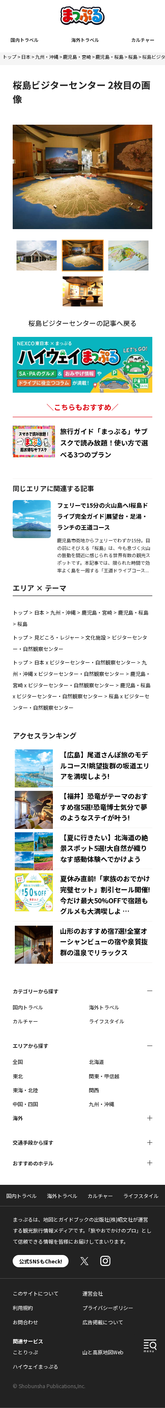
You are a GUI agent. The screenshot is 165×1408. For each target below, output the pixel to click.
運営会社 (92, 1293)
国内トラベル (24, 39)
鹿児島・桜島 (110, 56)
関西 (94, 1090)
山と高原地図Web (103, 1352)
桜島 (133, 56)
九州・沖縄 (46, 56)
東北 (18, 1076)
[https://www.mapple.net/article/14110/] (32, 505)
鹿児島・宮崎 (77, 56)
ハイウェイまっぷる (35, 1366)
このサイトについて (35, 1293)
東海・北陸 (25, 1090)
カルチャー (142, 39)
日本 (25, 56)
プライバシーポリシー (107, 1307)
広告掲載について (102, 1322)
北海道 (96, 1061)
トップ (9, 56)
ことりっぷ (25, 1352)
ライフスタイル (106, 1021)
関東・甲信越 (104, 1076)
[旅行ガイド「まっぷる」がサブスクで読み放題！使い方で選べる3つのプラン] (34, 441)
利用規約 (23, 1307)
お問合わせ (25, 1322)
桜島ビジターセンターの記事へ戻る (82, 323)
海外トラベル (85, 39)
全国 (18, 1061)
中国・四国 (25, 1103)
